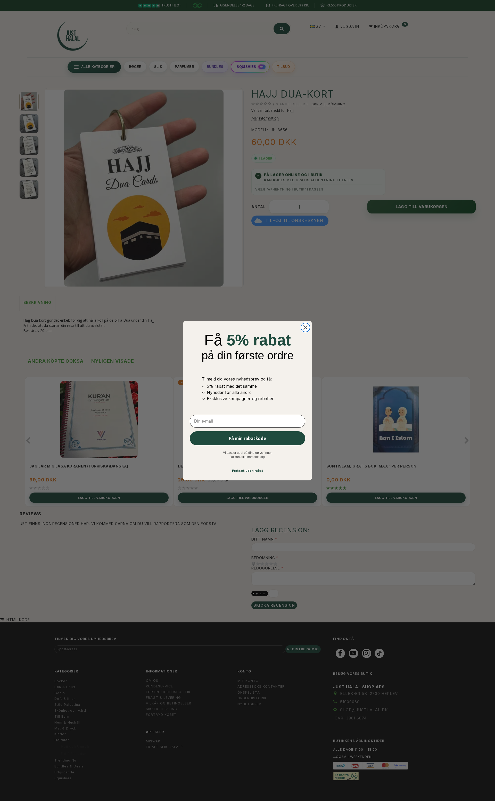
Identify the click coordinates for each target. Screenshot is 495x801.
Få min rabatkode (247, 438)
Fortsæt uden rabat (247, 470)
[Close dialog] (305, 327)
